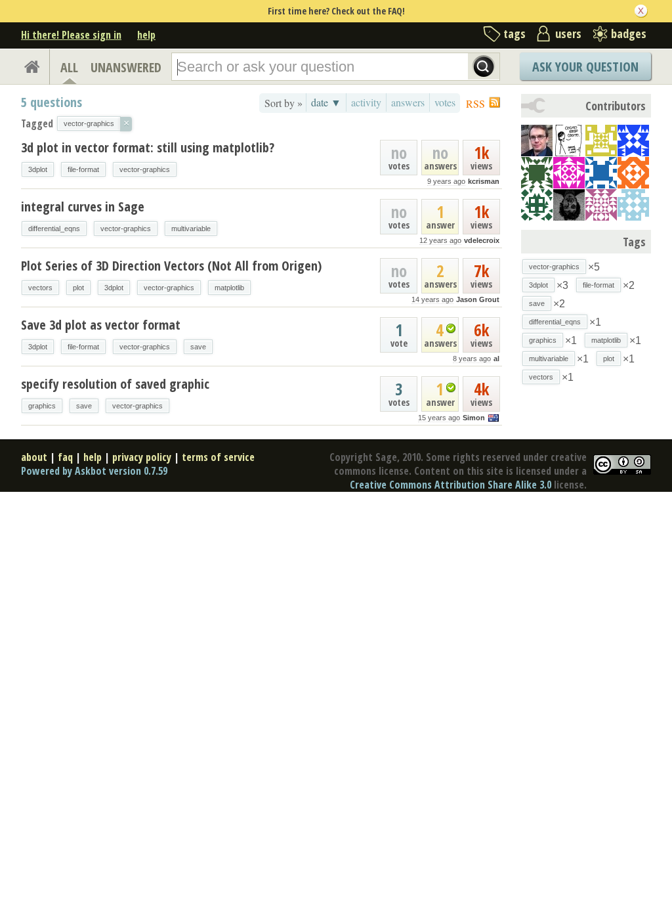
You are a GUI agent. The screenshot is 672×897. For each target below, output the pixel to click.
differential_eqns (54, 228)
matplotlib (229, 288)
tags (514, 33)
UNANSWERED (126, 67)
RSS (475, 103)
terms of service (218, 457)
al (496, 358)
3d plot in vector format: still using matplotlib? (147, 147)
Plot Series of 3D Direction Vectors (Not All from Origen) (171, 265)
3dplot (37, 169)
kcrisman (483, 181)
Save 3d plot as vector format (100, 325)
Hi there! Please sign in (71, 35)
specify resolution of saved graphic (115, 384)
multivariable (191, 228)
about (34, 457)
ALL (69, 67)
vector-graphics (144, 169)
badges (628, 33)
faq (65, 457)
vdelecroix (481, 240)
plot (78, 288)
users (568, 33)
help (146, 35)
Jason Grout (477, 299)
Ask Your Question (585, 67)
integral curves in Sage (82, 206)
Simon (474, 418)
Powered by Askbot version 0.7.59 (94, 471)
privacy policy (141, 457)
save (198, 347)
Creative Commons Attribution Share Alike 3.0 (450, 484)
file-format (83, 169)
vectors (40, 288)
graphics (42, 406)
